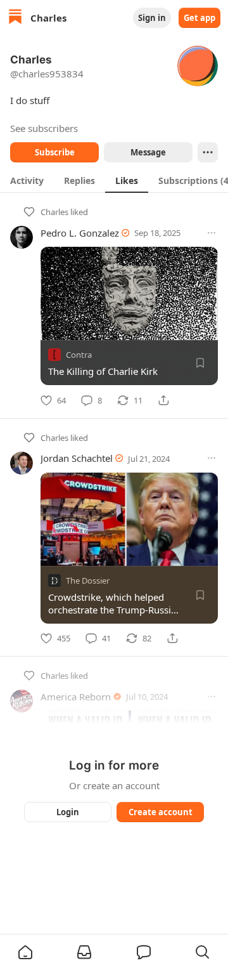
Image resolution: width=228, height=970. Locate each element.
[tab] (27, 180)
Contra (79, 354)
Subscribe (55, 152)
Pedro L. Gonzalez (80, 232)
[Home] (15, 18)
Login (67, 812)
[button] (25, 952)
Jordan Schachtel (77, 458)
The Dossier (88, 580)
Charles (54, 212)
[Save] (200, 363)
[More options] (211, 233)
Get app (199, 17)
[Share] (163, 400)
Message (148, 152)
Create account (161, 812)
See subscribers (44, 128)
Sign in (152, 17)
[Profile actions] (208, 152)
